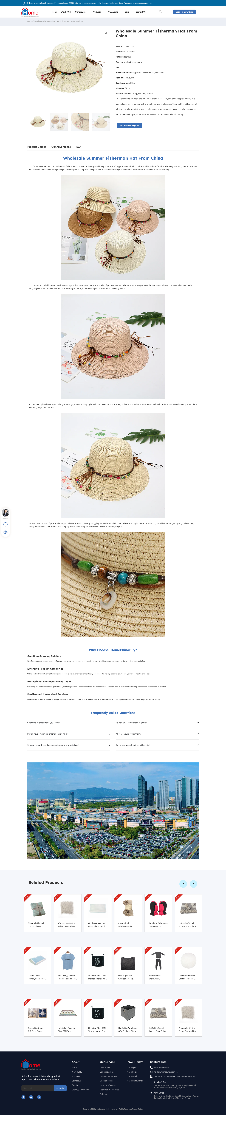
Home (54, 11)
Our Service (80, 11)
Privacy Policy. (137, 1109)
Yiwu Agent (113, 11)
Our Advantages (61, 147)
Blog (127, 11)
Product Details (36, 147)
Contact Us (141, 11)
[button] (106, 33)
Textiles (37, 21)
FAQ (78, 147)
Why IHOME (66, 11)
